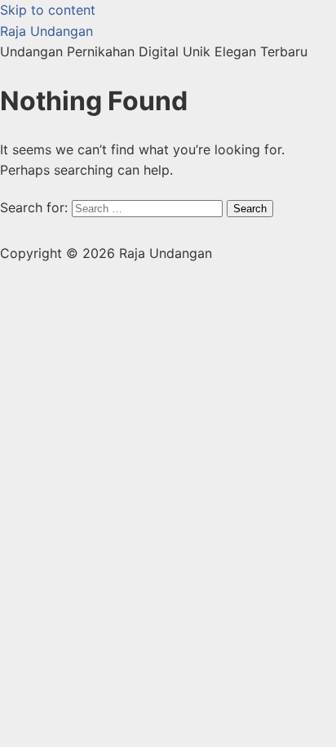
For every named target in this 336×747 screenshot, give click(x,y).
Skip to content (47, 10)
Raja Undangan (46, 31)
